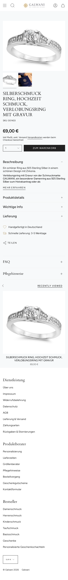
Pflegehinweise (13, 273)
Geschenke (9, 540)
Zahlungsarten (11, 425)
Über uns (8, 387)
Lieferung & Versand (14, 419)
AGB (5, 412)
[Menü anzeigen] (4, 5)
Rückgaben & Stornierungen (19, 431)
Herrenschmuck (12, 515)
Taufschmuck (10, 528)
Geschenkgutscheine (15, 483)
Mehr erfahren (14, 187)
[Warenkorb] (63, 5)
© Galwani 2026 (11, 569)
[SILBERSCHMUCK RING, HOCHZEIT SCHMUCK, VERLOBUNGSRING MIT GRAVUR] (34, 322)
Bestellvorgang (11, 476)
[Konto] (55, 5)
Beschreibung (13, 162)
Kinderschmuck (12, 521)
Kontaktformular (12, 489)
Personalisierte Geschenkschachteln (24, 547)
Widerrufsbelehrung (14, 400)
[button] (12, 5)
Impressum (9, 393)
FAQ (6, 262)
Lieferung (10, 216)
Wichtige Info (13, 207)
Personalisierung (12, 451)
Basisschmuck (11, 534)
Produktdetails (13, 198)
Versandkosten (34, 137)
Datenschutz (10, 406)
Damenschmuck (12, 509)
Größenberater (11, 464)
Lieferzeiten (10, 457)
